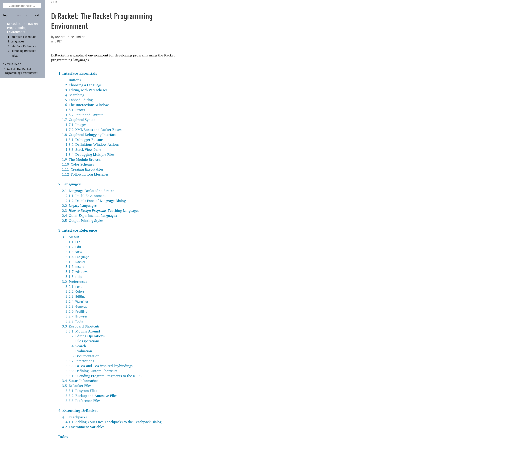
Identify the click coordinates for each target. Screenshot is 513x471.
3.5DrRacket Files (76, 386)
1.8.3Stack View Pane (83, 149)
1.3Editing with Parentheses (84, 90)
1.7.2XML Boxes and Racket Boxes (93, 130)
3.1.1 (73, 242)
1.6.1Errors (75, 110)
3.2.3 (75, 296)
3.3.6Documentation (82, 356)
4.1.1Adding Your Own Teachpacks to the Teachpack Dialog (114, 422)
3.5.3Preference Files (83, 401)
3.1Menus (70, 237)
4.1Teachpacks (74, 417)
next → (38, 15)
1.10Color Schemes (78, 164)
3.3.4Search (76, 346)
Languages (17, 41)
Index (14, 55)
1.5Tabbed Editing (77, 100)
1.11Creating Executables (82, 169)
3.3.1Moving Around (83, 331)
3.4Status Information (80, 381)
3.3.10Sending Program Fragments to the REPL (103, 376)
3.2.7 (76, 316)
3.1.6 (75, 266)
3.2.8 (74, 321)
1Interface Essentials (77, 73)
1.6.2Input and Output (84, 115)
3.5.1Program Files (81, 391)
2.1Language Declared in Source (88, 191)
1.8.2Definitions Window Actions (92, 144)
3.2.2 (75, 291)
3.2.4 (77, 301)
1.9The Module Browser (82, 159)
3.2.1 (74, 286)
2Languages (69, 184)
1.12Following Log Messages (85, 174)
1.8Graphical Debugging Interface (89, 135)
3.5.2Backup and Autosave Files (91, 396)
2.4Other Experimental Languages (89, 215)
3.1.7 (77, 271)
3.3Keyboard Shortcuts (81, 326)
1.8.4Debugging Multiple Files (90, 154)
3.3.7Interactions (80, 361)
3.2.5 (76, 306)
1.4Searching (73, 95)
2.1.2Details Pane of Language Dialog (96, 201)
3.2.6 (76, 311)
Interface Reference (23, 46)
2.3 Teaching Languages (100, 210)
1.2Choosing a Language (82, 85)
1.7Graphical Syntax (78, 119)
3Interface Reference (77, 230)
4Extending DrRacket (78, 410)
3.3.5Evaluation (79, 351)
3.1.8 (74, 276)
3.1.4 (77, 257)
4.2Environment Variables (83, 427)
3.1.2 (73, 247)
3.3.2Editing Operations (85, 336)
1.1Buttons (71, 80)
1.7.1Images (76, 125)
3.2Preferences (74, 281)
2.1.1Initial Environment (86, 196)
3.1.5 (75, 262)
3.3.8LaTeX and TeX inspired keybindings (99, 366)
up (27, 15)
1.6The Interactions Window (85, 105)
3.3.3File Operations (82, 341)
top (5, 15)
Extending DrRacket (23, 51)
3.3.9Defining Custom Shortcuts (91, 371)
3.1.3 (74, 252)
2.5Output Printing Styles (82, 220)
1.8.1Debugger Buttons (84, 140)
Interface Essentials (23, 37)
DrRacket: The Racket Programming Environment (22, 28)
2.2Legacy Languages (79, 205)
